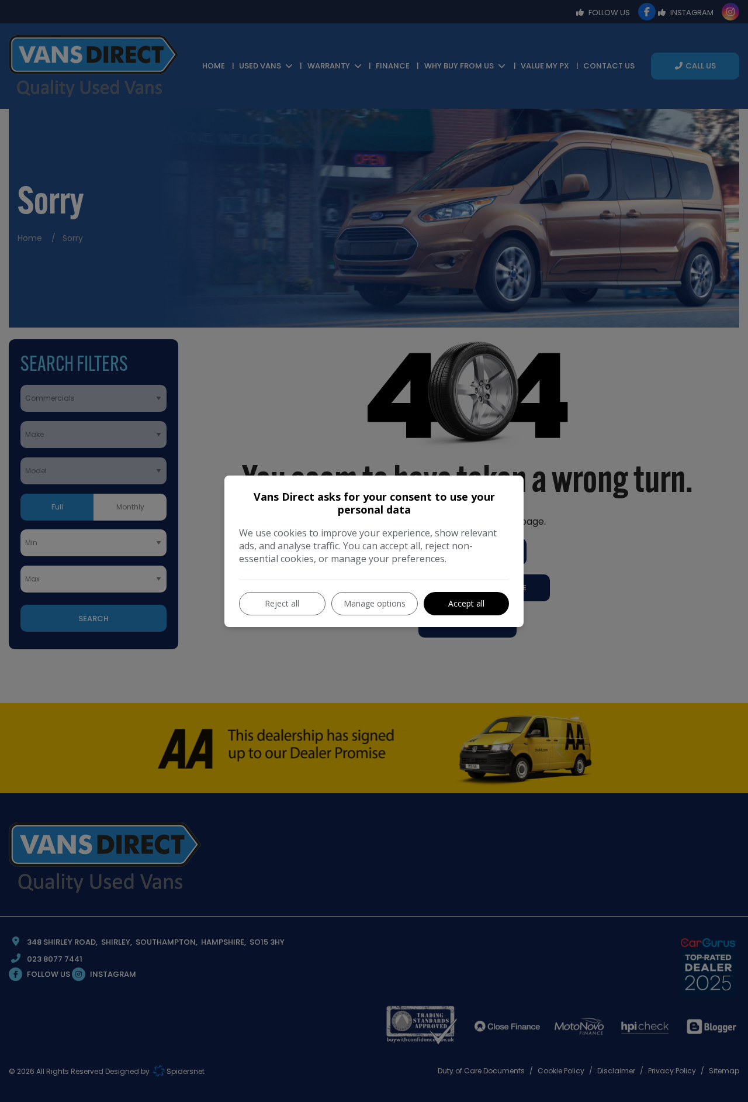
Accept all (466, 603)
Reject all (282, 603)
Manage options (375, 603)
